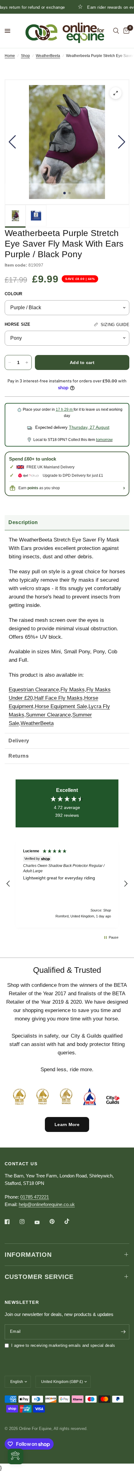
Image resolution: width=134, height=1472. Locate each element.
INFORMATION (28, 1254)
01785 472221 (34, 1197)
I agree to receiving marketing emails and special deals (63, 1345)
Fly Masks (72, 690)
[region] (67, 884)
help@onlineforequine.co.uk (47, 1204)
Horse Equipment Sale (61, 706)
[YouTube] (41, 1222)
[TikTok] (71, 1221)
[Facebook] (11, 1221)
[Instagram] (26, 1221)
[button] (12, 142)
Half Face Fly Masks (58, 698)
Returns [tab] (18, 756)
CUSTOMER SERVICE (39, 1276)
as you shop (43, 488)
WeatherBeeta (48, 56)
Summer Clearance (48, 715)
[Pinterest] (56, 1221)
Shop (25, 56)
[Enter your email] (123, 1331)
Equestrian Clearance (34, 690)
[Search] (116, 31)
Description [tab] (23, 522)
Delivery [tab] (18, 740)
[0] (125, 31)
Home (10, 56)
